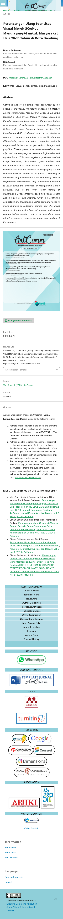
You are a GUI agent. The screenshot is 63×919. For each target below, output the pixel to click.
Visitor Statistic (31, 828)
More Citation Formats (16, 369)
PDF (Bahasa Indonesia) (20, 320)
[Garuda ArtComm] (20, 754)
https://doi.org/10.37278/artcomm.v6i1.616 (30, 77)
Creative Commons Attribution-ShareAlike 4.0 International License (22, 907)
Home (6, 10)
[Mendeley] (31, 707)
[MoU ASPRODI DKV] (48, 808)
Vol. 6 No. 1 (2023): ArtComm (38, 10)
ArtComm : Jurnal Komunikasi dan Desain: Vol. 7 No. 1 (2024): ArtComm (32, 532)
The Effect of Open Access (27, 477)
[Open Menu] (3, 3)
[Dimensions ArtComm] (31, 765)
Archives (17, 10)
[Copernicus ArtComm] (32, 776)
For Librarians (11, 857)
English (8, 882)
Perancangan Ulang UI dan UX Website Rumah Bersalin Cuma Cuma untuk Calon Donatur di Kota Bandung (34, 526)
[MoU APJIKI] (24, 808)
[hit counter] (31, 822)
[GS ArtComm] (40, 742)
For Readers (10, 847)
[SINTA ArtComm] (20, 742)
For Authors (10, 852)
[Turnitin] (31, 724)
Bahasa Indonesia (14, 877)
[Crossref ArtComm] (44, 754)
